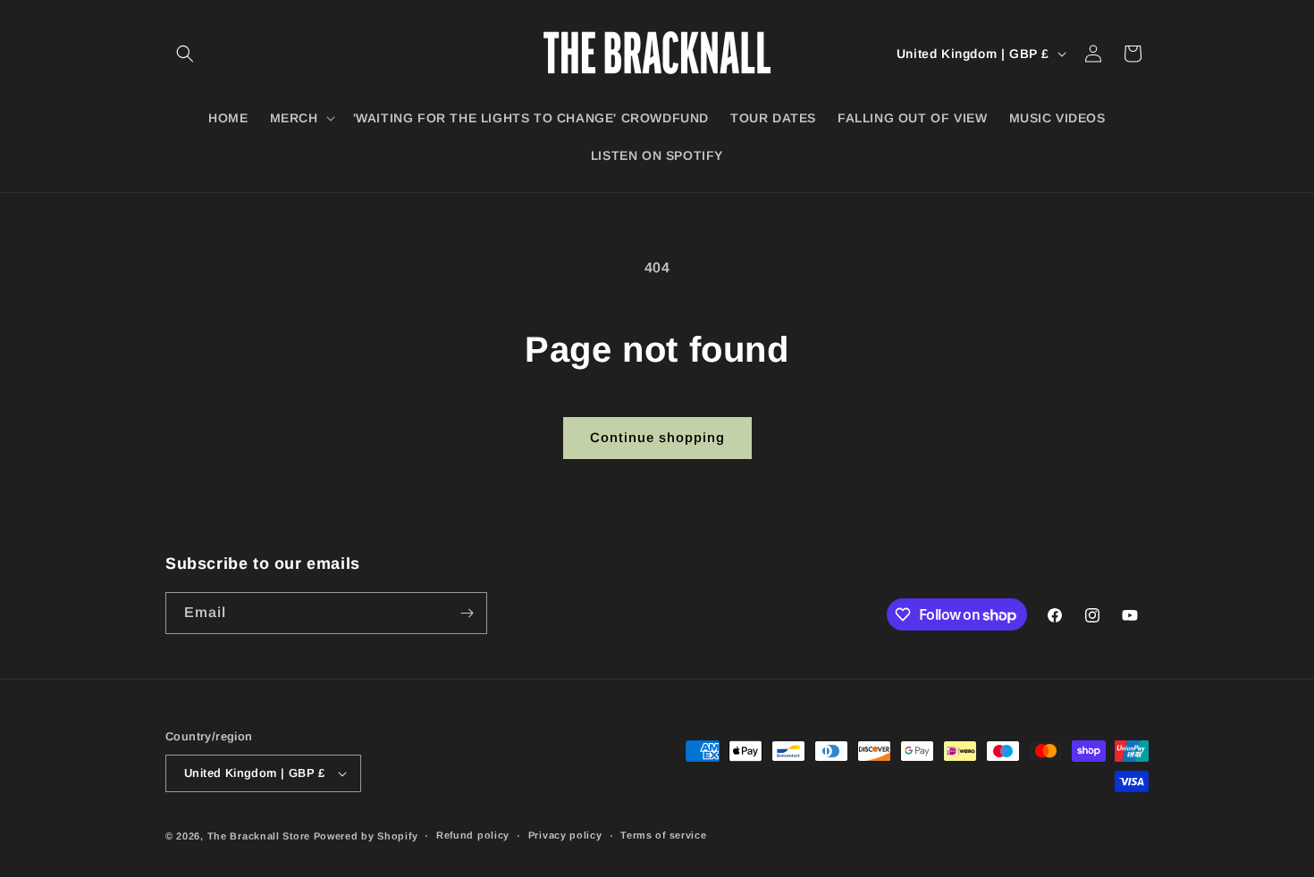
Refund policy (473, 835)
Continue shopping (657, 437)
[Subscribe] (466, 613)
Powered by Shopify (366, 836)
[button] (185, 53)
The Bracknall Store (258, 836)
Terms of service (663, 835)
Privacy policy (565, 835)
